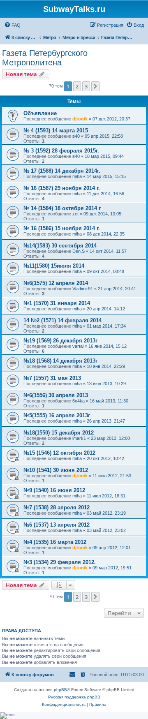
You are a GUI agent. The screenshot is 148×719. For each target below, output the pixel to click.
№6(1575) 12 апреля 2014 (55, 283)
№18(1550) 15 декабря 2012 (58, 433)
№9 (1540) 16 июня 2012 (54, 490)
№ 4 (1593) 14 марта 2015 (55, 130)
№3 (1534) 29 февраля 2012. (59, 562)
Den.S (78, 251)
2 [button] (77, 86)
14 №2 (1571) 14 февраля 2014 (62, 320)
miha (77, 176)
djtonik (80, 118)
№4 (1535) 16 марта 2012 (54, 542)
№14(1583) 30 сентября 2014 (60, 246)
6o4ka (78, 400)
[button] (95, 86)
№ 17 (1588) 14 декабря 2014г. (61, 171)
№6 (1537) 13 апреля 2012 (56, 525)
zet (75, 213)
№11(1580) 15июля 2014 (53, 266)
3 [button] (86, 86)
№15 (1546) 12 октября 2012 (59, 453)
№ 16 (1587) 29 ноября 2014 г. (61, 188)
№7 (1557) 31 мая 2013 (52, 378)
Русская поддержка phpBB (74, 697)
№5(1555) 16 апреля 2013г (56, 415)
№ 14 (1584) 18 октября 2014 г (62, 208)
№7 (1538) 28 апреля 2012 (56, 507)
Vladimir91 (82, 288)
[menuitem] (12, 25)
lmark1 (79, 438)
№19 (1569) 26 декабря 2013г (60, 341)
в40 (76, 136)
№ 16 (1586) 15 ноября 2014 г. (61, 228)
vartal (77, 346)
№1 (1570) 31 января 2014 (56, 303)
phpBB (60, 689)
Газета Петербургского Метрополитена (45, 58)
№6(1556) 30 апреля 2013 (55, 395)
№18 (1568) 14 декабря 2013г (60, 361)
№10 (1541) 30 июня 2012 (55, 470)
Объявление (40, 113)
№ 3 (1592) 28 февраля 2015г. (61, 151)
